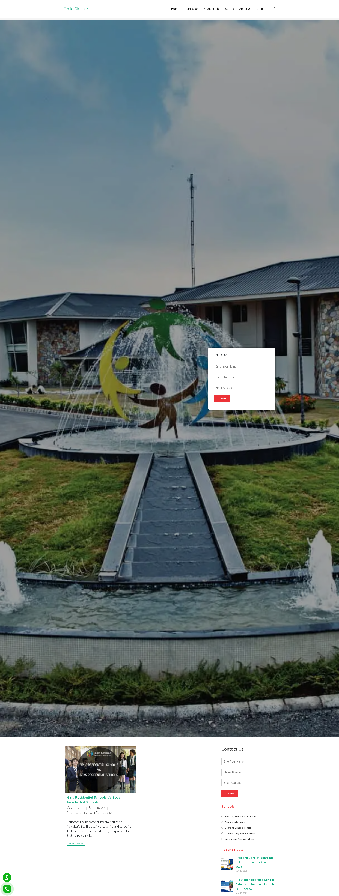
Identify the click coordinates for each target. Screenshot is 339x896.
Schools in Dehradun (235, 822)
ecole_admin (78, 808)
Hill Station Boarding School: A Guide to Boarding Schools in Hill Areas (255, 884)
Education (87, 813)
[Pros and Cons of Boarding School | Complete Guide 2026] (227, 864)
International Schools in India (239, 839)
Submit (221, 398)
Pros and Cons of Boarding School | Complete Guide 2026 (254, 862)
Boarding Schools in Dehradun (240, 816)
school (75, 813)
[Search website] (274, 9)
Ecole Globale (76, 8)
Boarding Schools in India (238, 827)
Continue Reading (76, 844)
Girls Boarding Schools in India (240, 833)
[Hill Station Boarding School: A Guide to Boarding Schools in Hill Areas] (227, 886)
